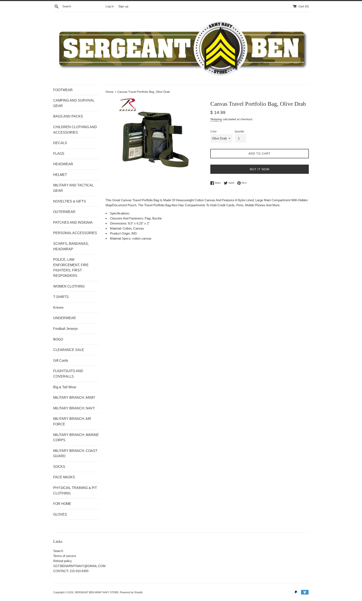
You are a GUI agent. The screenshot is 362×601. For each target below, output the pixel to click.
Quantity (239, 131)
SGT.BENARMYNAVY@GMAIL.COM (79, 566)
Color (213, 131)
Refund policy (62, 561)
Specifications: (120, 213)
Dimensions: (119, 223)
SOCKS (59, 466)
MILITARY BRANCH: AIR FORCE (72, 421)
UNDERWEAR (64, 318)
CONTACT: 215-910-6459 (70, 571)
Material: (116, 228)
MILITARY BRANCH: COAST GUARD (75, 453)
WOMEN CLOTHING (69, 286)
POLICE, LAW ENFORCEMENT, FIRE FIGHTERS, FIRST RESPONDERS (71, 267)
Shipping (216, 119)
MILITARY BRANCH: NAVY (74, 408)
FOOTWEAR (63, 90)
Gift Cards (60, 360)
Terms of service (64, 556)
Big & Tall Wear (64, 387)
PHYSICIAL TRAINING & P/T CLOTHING (75, 490)
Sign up (123, 6)
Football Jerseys (65, 328)
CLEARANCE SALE (68, 350)
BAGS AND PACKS (68, 116)
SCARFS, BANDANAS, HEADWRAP (71, 246)
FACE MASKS (64, 477)
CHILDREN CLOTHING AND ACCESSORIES (75, 129)
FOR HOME (62, 504)
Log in (110, 6)
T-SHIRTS (61, 297)
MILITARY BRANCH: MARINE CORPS (76, 437)
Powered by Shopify (131, 592)
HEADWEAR (63, 164)
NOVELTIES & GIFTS (69, 201)
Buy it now (259, 169)
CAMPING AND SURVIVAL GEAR (73, 103)
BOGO (58, 339)
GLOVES (60, 514)
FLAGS (58, 153)
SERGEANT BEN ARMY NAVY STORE (97, 592)
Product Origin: (120, 233)
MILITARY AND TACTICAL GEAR (73, 187)
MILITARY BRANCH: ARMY (74, 397)
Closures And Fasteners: (127, 218)
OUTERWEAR (64, 212)
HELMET (60, 175)
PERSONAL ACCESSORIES (75, 233)
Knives (58, 307)
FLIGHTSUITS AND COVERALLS (68, 373)
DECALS (60, 143)
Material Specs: (121, 238)
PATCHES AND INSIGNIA (73, 222)
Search (58, 551)
